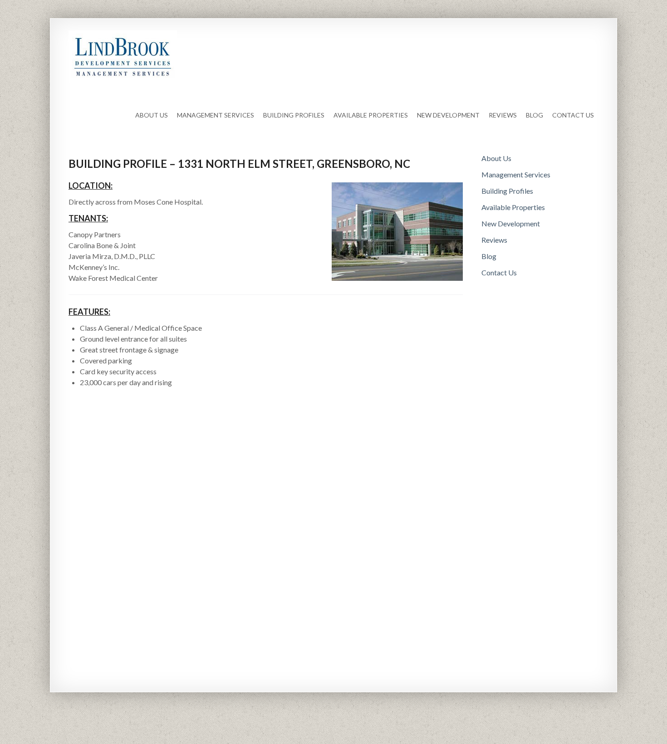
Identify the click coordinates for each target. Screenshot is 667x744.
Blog (534, 115)
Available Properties (371, 115)
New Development (448, 115)
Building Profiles (293, 115)
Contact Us (573, 115)
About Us (151, 115)
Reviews (503, 115)
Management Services (215, 115)
